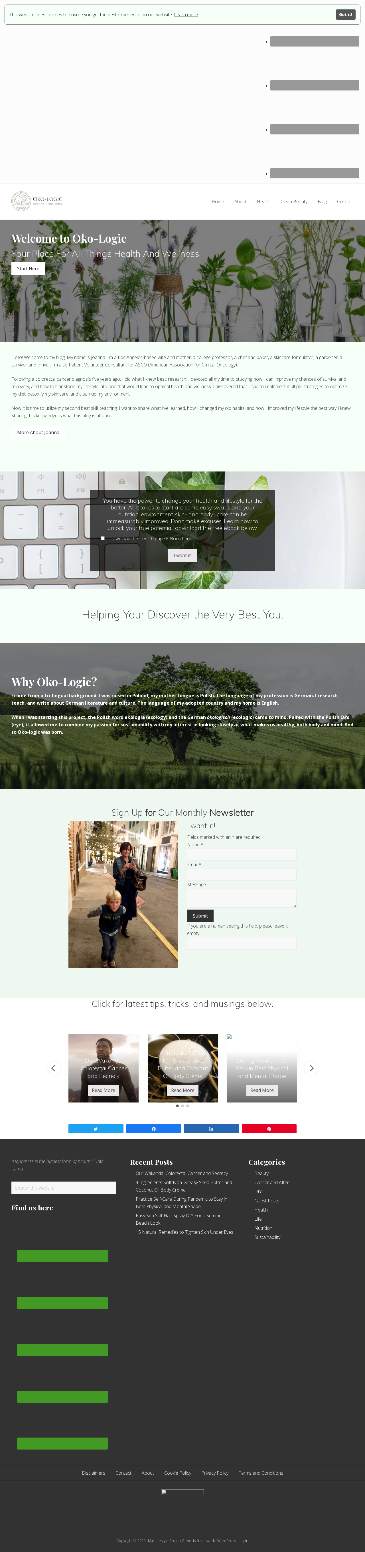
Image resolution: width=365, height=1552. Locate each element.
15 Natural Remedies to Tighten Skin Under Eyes (184, 1232)
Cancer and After (271, 1182)
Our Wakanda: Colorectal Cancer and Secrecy (182, 1173)
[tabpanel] (103, 1068)
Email (194, 864)
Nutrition (263, 1228)
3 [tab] (187, 1105)
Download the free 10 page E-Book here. (150, 538)
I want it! (183, 555)
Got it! (345, 14)
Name (195, 844)
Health (261, 1210)
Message (196, 884)
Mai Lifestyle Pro (161, 1540)
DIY (258, 1191)
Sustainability (267, 1237)
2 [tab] (182, 1105)
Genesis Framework (198, 1540)
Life (258, 1219)
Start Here (28, 268)
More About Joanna (38, 432)
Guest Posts (266, 1201)
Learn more (186, 14)
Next (311, 1068)
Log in (243, 1540)
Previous (54, 1068)
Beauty (261, 1173)
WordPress (226, 1540)
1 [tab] (177, 1105)
